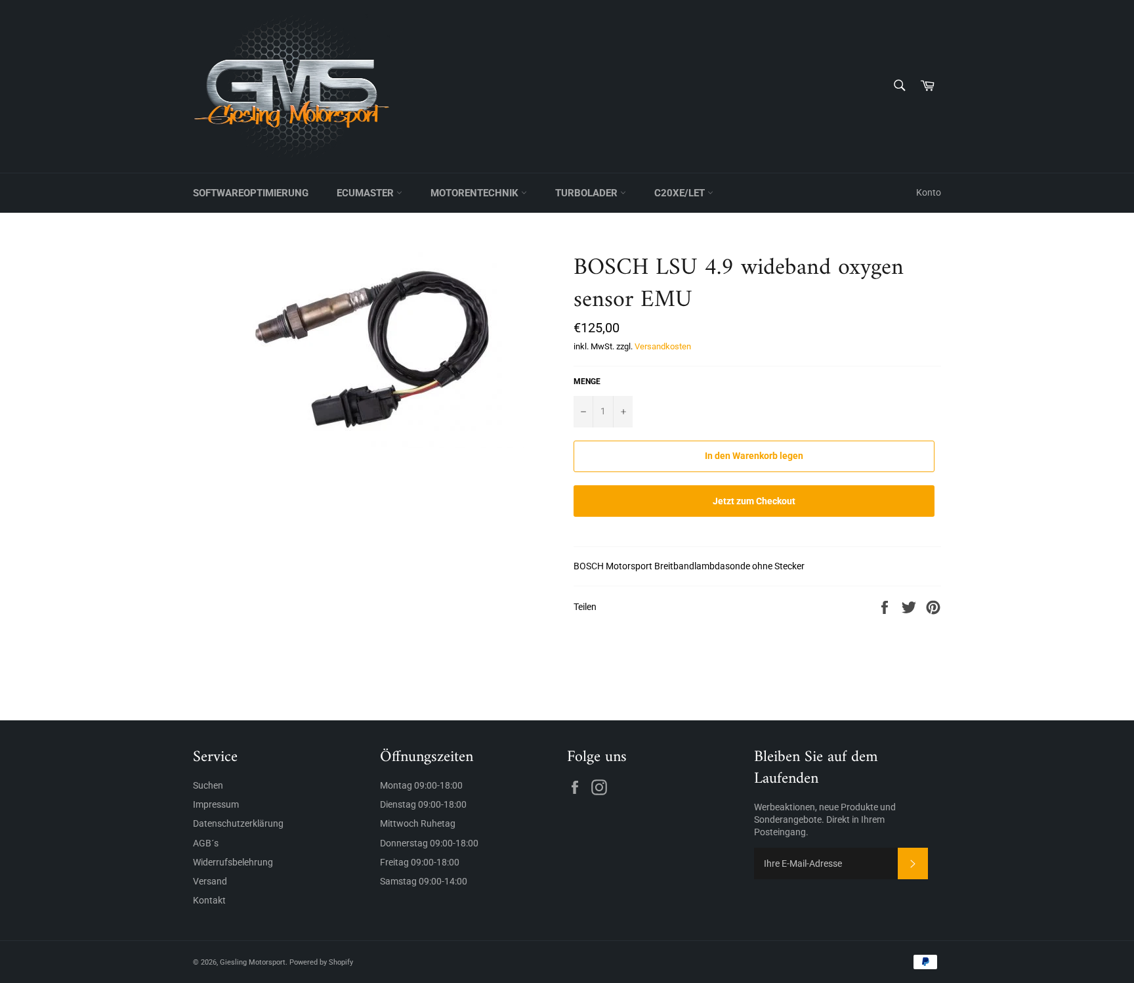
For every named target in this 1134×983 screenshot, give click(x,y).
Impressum (216, 804)
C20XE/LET (680, 193)
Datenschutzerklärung (238, 823)
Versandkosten (663, 346)
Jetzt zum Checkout (754, 501)
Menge (587, 381)
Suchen (208, 785)
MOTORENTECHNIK (475, 193)
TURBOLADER (587, 193)
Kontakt (209, 900)
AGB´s (206, 843)
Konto (928, 192)
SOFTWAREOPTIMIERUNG (250, 193)
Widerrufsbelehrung (233, 862)
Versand (210, 881)
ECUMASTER (366, 193)
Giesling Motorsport (252, 962)
